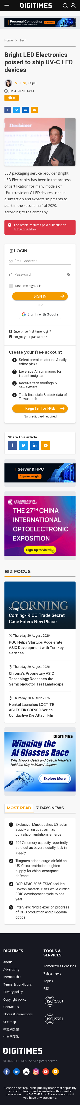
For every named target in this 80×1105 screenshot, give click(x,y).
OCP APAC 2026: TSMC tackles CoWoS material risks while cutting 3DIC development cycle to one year (43, 891)
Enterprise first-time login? (32, 331)
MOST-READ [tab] (19, 808)
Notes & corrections (18, 1014)
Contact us (11, 1007)
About (7, 962)
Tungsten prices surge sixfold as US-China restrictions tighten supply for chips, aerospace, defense (41, 868)
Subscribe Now (25, 229)
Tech (23, 40)
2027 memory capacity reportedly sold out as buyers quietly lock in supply (42, 848)
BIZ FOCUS (17, 571)
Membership (12, 977)
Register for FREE (40, 408)
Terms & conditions (17, 984)
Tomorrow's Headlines (59, 966)
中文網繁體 (11, 1029)
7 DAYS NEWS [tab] (50, 808)
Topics (48, 981)
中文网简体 (11, 1036)
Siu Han (20, 83)
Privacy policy (13, 992)
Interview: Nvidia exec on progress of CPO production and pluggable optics (43, 912)
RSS (46, 988)
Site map (9, 1022)
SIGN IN (40, 296)
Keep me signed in (28, 285)
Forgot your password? (30, 337)
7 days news (52, 973)
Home (8, 40)
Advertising (11, 969)
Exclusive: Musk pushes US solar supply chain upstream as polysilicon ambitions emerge (41, 829)
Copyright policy (14, 999)
